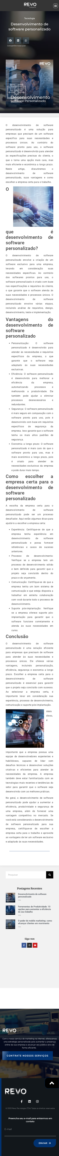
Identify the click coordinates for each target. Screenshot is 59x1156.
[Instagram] (29, 945)
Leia (19, 900)
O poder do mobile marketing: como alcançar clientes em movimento (35, 922)
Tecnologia (29, 18)
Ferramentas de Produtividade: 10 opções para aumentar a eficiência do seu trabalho (34, 909)
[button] (55, 5)
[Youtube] (35, 945)
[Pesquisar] (49, 874)
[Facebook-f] (24, 945)
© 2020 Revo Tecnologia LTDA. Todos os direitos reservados (30, 1108)
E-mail (8, 1129)
